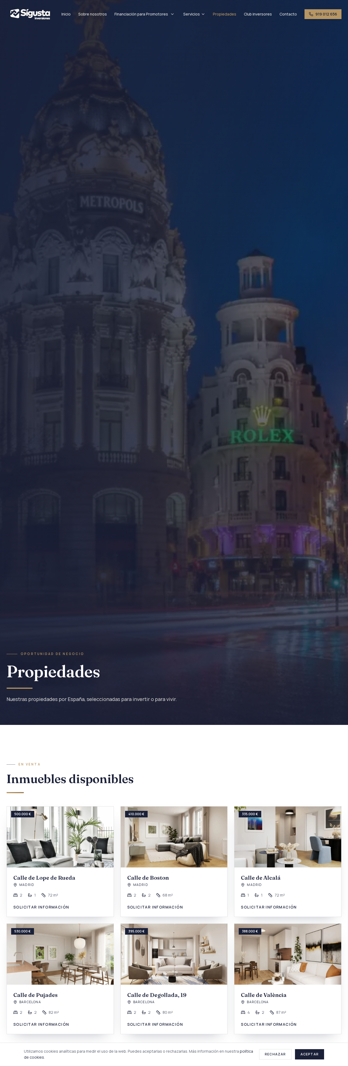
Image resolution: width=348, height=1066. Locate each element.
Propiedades (224, 14)
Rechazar (275, 1054)
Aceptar (309, 1054)
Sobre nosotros (92, 14)
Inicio (66, 14)
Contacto (288, 14)
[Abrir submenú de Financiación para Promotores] (172, 14)
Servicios (191, 14)
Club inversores (258, 14)
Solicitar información (41, 907)
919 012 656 (326, 14)
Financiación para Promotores (141, 14)
